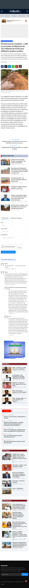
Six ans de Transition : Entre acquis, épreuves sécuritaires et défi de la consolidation (18, 475)
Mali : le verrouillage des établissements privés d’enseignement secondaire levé (14, 430)
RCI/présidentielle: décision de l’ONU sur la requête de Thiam (14, 148)
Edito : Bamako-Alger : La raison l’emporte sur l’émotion (19, 400)
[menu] (2, 11)
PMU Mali (7, 16)
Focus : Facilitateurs (17, 488)
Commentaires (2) (8, 259)
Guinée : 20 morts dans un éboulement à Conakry (15, 417)
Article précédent (15, 139)
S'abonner (24, 574)
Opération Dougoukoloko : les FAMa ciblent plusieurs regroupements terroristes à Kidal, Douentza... (13, 424)
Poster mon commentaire (8, 252)
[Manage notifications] (26, 581)
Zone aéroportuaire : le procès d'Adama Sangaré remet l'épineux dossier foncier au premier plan (19, 506)
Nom (2, 222)
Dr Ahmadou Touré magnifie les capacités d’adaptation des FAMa (18, 376)
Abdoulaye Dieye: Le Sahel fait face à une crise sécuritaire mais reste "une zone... (14, 142)
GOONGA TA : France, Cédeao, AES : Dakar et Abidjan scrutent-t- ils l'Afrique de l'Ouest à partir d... (19, 457)
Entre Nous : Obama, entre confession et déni (19, 465)
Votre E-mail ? (4, 228)
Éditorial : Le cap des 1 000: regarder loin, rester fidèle (19, 384)
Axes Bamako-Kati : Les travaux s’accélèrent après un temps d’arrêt (19, 179)
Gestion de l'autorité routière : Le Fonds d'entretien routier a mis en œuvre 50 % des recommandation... (19, 198)
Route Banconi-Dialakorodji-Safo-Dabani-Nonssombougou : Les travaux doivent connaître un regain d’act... (19, 170)
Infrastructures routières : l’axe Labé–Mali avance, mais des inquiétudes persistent (19, 206)
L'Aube (13, 489)
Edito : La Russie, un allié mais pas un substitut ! (19, 368)
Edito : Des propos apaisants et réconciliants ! (19, 391)
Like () (14, 268)
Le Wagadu (14, 510)
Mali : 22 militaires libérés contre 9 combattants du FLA (13, 436)
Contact (2, 584)
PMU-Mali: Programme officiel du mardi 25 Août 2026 (14, 442)
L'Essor (12, 174)
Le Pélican (14, 370)
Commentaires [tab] (5, 218)
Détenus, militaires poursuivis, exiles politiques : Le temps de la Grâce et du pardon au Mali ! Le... (19, 534)
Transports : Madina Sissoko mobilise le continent (19, 187)
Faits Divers (14, 16)
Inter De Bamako (15, 387)
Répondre (10, 268)
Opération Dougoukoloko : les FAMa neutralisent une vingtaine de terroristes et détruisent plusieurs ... (19, 545)
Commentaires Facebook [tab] (16, 218)
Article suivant (13, 145)
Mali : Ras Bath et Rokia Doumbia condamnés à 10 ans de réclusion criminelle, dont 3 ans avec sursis (19, 525)
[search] (27, 11)
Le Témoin (13, 189)
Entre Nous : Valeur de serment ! (18, 481)
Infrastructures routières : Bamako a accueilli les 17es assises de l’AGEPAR (18, 161)
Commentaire (4, 234)
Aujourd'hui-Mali (14, 201)
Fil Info (2, 16)
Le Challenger (14, 468)
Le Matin (12, 164)
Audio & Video (21, 16)
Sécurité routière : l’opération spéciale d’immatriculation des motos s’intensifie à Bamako (18, 515)
